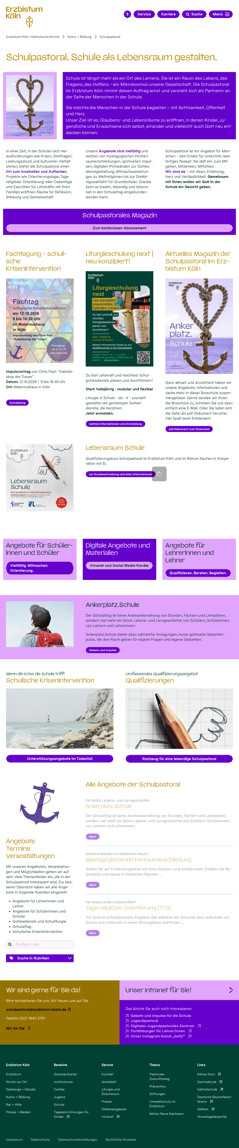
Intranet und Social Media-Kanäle (119, 565)
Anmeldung (17, 402)
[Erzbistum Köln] (24, 17)
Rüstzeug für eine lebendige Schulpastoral (179, 758)
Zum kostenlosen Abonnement (119, 228)
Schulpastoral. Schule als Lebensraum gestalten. (111, 57)
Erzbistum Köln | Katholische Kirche (32, 37)
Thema (154, 1065)
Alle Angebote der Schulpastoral (133, 784)
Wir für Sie (15, 1028)
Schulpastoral (110, 37)
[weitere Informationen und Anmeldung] (119, 319)
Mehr (92, 836)
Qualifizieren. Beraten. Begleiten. (198, 573)
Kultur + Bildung (79, 37)
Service (107, 1065)
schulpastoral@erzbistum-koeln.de (36, 1009)
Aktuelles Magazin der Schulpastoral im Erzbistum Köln (197, 261)
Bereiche (60, 1065)
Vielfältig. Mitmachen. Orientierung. (29, 568)
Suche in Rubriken (33, 958)
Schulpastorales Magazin (119, 215)
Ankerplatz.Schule (112, 604)
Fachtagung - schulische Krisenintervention (36, 261)
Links (201, 1065)
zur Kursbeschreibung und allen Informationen (120, 474)
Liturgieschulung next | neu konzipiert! (119, 257)
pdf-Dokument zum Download (189, 429)
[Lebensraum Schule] (39, 477)
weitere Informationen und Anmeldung (115, 423)
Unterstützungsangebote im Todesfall (60, 758)
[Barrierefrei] (127, 14)
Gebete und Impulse (102, 650)
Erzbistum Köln (18, 1065)
